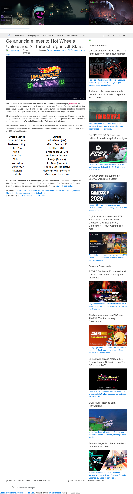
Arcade (18, 190)
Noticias (64, 50)
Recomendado (73, 35)
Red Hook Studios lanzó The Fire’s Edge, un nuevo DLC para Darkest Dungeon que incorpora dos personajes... (107, 82)
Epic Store (33, 190)
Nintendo (56, 50)
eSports (41, 190)
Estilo (59, 35)
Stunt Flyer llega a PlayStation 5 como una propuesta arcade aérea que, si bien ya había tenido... (107, 434)
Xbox (83, 50)
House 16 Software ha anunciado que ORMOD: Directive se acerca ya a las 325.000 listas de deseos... (108, 207)
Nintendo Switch (59, 190)
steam (19, 193)
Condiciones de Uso (25, 492)
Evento (49, 50)
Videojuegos (33, 35)
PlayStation (75, 50)
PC (69, 50)
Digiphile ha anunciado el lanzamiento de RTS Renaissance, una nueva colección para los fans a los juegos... (108, 257)
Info (84, 35)
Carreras (24, 190)
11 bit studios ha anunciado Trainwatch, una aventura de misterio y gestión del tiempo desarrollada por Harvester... (107, 126)
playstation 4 (75, 190)
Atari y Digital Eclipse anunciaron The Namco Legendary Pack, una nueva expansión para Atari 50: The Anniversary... (107, 350)
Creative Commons (8, 492)
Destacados (19, 35)
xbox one (26, 193)
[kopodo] (9, 35)
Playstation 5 (11, 193)
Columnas (47, 35)
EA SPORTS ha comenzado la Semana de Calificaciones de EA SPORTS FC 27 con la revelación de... (107, 167)
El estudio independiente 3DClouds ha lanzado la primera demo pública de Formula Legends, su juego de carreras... (107, 475)
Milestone (49, 190)
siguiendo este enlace (65, 186)
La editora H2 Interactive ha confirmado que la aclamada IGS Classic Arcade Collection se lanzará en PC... (107, 394)
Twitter (43, 195)
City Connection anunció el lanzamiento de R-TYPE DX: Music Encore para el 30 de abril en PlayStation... (108, 306)
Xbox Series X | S (38, 193)
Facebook (27, 195)
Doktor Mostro (55, 492)
